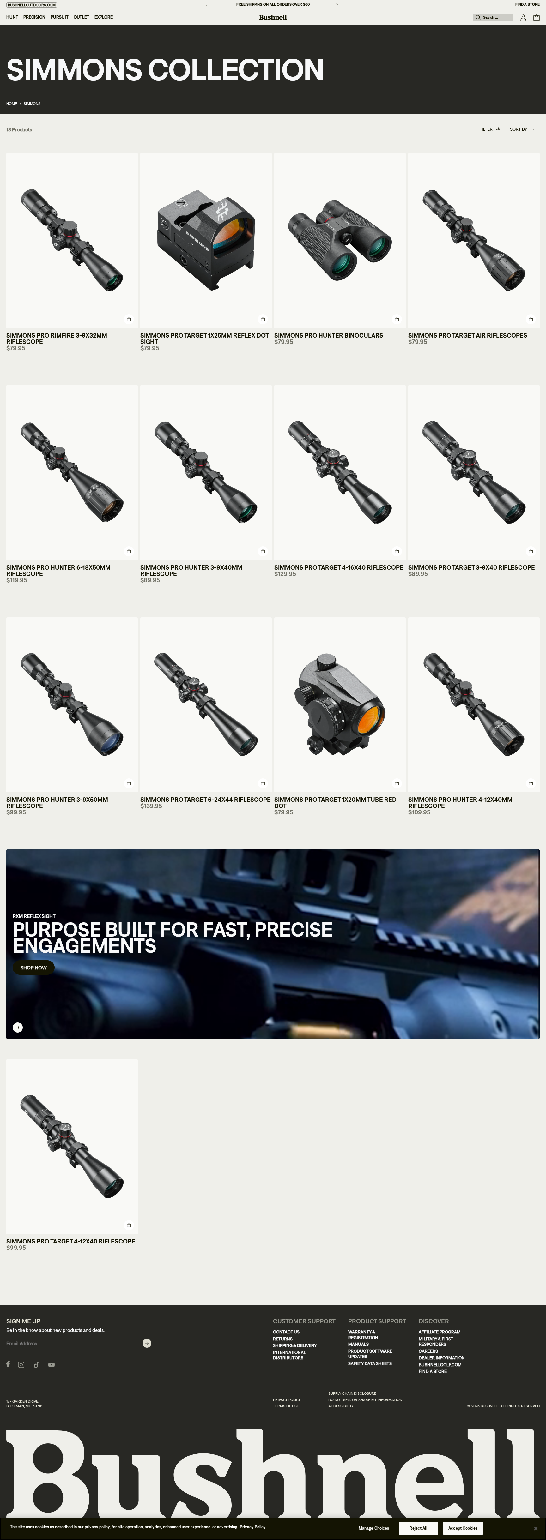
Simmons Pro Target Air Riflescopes (467, 335)
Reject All (418, 1528)
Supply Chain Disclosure (352, 1393)
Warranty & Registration (363, 1334)
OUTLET (82, 17)
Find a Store (527, 4)
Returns (283, 1338)
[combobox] (522, 129)
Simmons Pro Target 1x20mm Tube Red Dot (335, 802)
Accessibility (341, 1406)
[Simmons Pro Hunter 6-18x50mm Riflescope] (72, 472)
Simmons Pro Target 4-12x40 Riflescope (70, 1241)
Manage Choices (374, 1528)
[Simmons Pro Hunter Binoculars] (340, 240)
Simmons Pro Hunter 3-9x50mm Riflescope (57, 802)
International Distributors (289, 1355)
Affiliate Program (440, 1331)
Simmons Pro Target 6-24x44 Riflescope (205, 799)
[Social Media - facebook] (8, 1364)
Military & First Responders (436, 1341)
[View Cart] (536, 17)
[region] (273, 1529)
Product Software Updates (370, 1354)
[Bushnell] (273, 17)
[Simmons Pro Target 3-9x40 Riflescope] (474, 472)
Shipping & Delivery (295, 1345)
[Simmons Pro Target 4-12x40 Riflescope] (72, 1146)
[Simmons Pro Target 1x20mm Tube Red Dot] (340, 705)
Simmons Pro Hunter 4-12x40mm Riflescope (460, 802)
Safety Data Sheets (370, 1363)
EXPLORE (103, 17)
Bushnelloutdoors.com (32, 5)
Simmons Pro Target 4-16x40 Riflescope (338, 567)
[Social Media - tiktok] (36, 1364)
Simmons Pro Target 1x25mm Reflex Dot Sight (204, 338)
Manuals (358, 1344)
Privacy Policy (286, 1400)
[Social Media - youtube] (51, 1364)
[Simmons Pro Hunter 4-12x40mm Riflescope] (474, 705)
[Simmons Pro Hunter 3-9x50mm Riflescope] (72, 705)
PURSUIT (60, 17)
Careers (428, 1351)
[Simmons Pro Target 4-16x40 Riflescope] (340, 472)
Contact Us (286, 1331)
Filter (486, 129)
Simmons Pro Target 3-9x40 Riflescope (471, 567)
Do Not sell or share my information (365, 1400)
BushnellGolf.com (440, 1364)
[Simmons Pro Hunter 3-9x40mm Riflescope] (206, 472)
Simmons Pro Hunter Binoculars (328, 335)
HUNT (12, 17)
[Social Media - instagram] (21, 1364)
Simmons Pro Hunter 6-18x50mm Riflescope (58, 570)
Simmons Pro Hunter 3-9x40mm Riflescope (191, 570)
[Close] (536, 1528)
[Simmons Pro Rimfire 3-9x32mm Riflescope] (72, 240)
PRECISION (34, 17)
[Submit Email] (147, 1343)
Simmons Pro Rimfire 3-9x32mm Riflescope (56, 338)
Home (11, 103)
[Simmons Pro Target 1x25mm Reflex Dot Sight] (206, 240)
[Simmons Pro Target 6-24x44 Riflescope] (206, 705)
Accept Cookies (462, 1528)
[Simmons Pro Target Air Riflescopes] (474, 240)
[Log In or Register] (523, 17)
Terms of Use (286, 1406)
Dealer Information (442, 1357)
